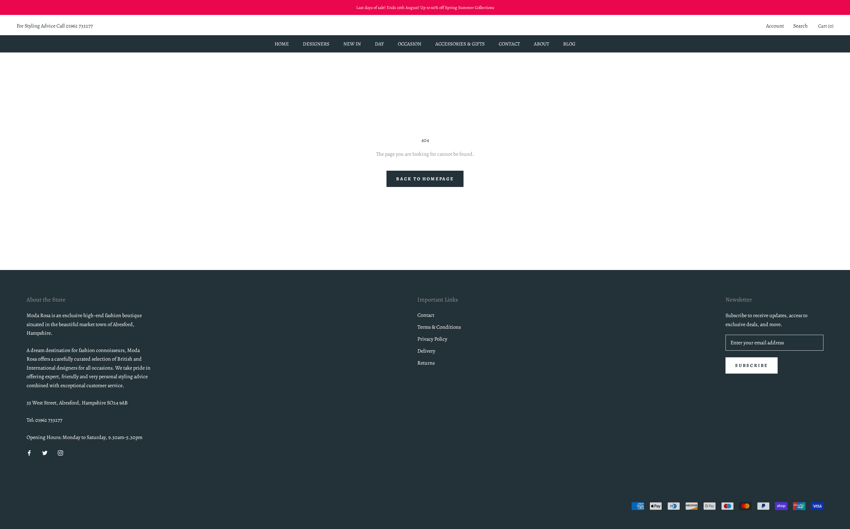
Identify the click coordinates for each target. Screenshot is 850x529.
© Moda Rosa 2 (40, 507)
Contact (425, 315)
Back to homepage (425, 179)
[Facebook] (29, 452)
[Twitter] (44, 452)
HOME (282, 44)
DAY (379, 44)
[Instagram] (60, 452)
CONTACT (509, 44)
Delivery (426, 351)
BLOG (569, 44)
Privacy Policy (432, 339)
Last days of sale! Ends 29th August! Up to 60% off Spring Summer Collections (425, 7)
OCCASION (409, 44)
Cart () (825, 26)
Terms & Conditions (439, 327)
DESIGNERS (316, 44)
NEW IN (352, 44)
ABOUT (541, 44)
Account (775, 26)
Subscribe (751, 365)
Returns (426, 363)
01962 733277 (79, 26)
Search (800, 26)
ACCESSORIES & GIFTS (460, 44)
